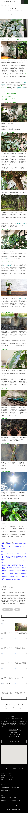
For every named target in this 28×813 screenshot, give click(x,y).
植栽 (17, 609)
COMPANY (11, 777)
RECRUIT (10, 781)
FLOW (2, 777)
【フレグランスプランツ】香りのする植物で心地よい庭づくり (14, 556)
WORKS (2, 781)
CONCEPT (3, 775)
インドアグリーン (7, 609)
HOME (2, 773)
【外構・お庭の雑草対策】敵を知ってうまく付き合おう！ (13, 579)
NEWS (10, 773)
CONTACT (11, 779)
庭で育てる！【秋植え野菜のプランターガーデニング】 (12, 565)
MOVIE (2, 779)
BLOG (10, 775)
